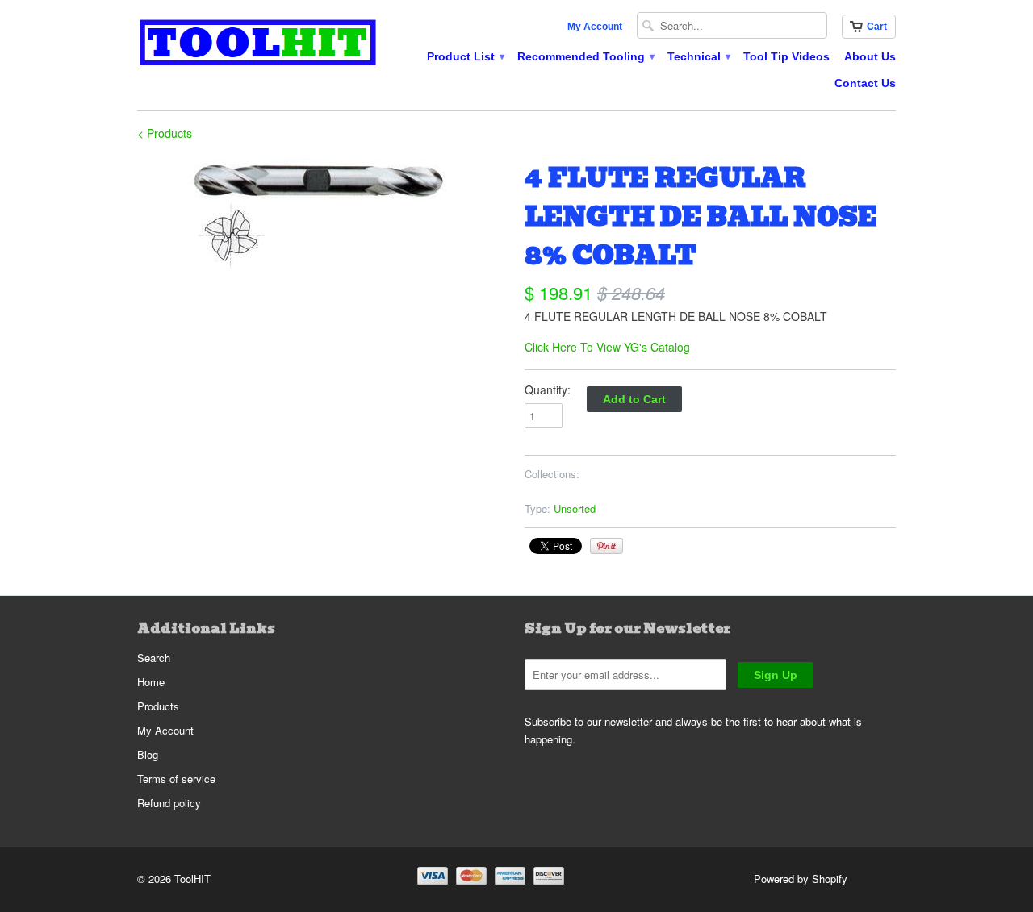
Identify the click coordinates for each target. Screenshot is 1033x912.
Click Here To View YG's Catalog (607, 347)
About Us (870, 56)
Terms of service (176, 778)
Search (153, 657)
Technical (698, 56)
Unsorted (575, 508)
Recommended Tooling (585, 56)
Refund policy (169, 802)
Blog (147, 754)
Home (151, 681)
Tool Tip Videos (786, 56)
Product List (465, 56)
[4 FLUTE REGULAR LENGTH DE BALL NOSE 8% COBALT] (322, 214)
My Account (594, 26)
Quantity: (548, 389)
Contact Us (865, 83)
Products (158, 706)
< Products (164, 133)
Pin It (606, 546)
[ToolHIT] (258, 44)
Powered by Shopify (800, 878)
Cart (877, 26)
